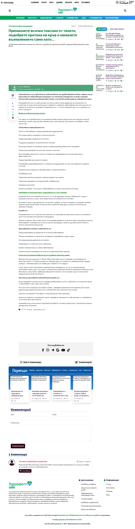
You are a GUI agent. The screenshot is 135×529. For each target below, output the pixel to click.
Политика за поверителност (70, 515)
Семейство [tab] (73, 370)
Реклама (109, 491)
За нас (108, 484)
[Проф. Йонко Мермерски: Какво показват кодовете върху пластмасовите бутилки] (100, 77)
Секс (84, 18)
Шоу (51, 3)
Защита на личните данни (89, 489)
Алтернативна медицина (85, 26)
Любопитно (46, 18)
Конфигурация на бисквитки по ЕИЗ (67, 519)
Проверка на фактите (90, 502)
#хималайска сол (39, 309)
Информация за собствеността (87, 494)
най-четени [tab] (101, 29)
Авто (77, 3)
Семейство (72, 18)
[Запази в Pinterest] (13, 117)
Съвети (59, 18)
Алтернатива (112, 18)
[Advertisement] (37, 327)
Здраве (59, 3)
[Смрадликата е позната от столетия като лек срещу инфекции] (61, 383)
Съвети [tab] (65, 370)
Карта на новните (88, 509)
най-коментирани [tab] (117, 29)
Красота (32, 18)
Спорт (44, 3)
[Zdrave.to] (67, 13)
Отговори (26, 471)
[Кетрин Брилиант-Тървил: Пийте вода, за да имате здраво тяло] (82, 383)
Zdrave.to (26, 87)
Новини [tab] (32, 370)
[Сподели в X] (13, 115)
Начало (74, 26)
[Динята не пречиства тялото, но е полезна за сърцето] (100, 88)
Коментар (15, 423)
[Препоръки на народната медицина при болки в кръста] (19, 383)
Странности (96, 18)
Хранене (20, 18)
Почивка (86, 3)
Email (54, 414)
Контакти (110, 488)
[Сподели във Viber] (13, 106)
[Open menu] (10, 10)
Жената (68, 3)
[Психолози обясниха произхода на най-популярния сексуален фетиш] (100, 46)
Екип (108, 495)
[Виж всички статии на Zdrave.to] (14, 88)
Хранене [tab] (39, 370)
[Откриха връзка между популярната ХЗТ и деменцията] (100, 67)
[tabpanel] (110, 63)
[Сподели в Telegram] (13, 109)
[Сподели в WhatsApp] (13, 112)
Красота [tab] (47, 370)
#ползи (29, 309)
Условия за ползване (88, 484)
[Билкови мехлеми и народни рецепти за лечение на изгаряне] (40, 383)
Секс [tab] (80, 370)
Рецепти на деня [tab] (90, 370)
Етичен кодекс (87, 499)
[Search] (125, 10)
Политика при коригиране (91, 506)
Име (13, 414)
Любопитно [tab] (56, 370)
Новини (35, 3)
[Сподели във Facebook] (12, 103)
